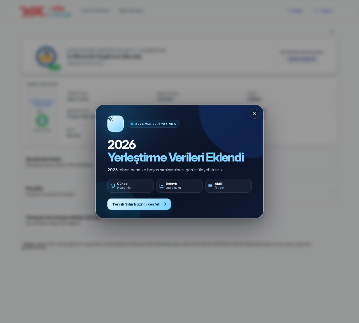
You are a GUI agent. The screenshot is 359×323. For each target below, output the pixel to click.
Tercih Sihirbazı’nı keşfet (136, 204)
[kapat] (254, 114)
